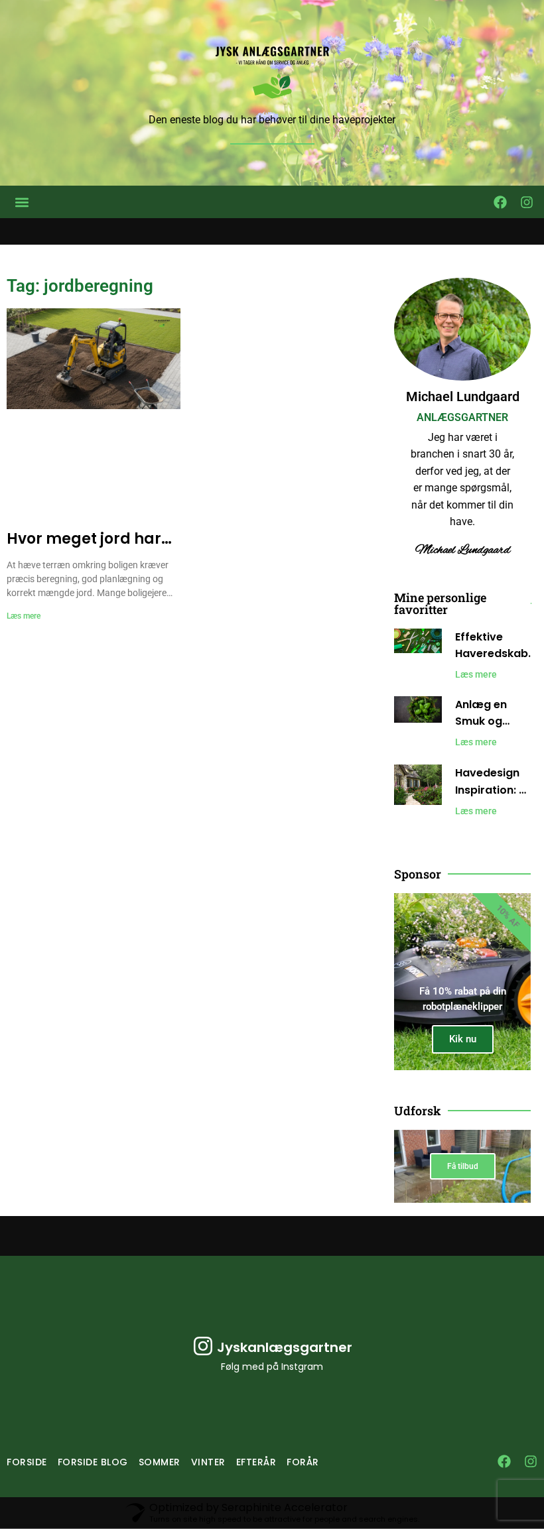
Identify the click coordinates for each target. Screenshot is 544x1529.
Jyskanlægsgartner (284, 1347)
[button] (22, 202)
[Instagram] (526, 202)
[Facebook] (500, 202)
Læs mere (23, 616)
